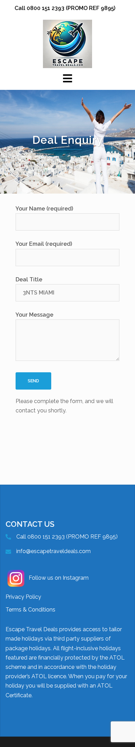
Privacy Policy (23, 597)
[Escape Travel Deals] (67, 43)
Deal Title (29, 279)
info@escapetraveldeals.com (53, 551)
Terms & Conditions (30, 609)
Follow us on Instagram (59, 578)
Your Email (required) (44, 244)
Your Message (34, 314)
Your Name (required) (44, 208)
